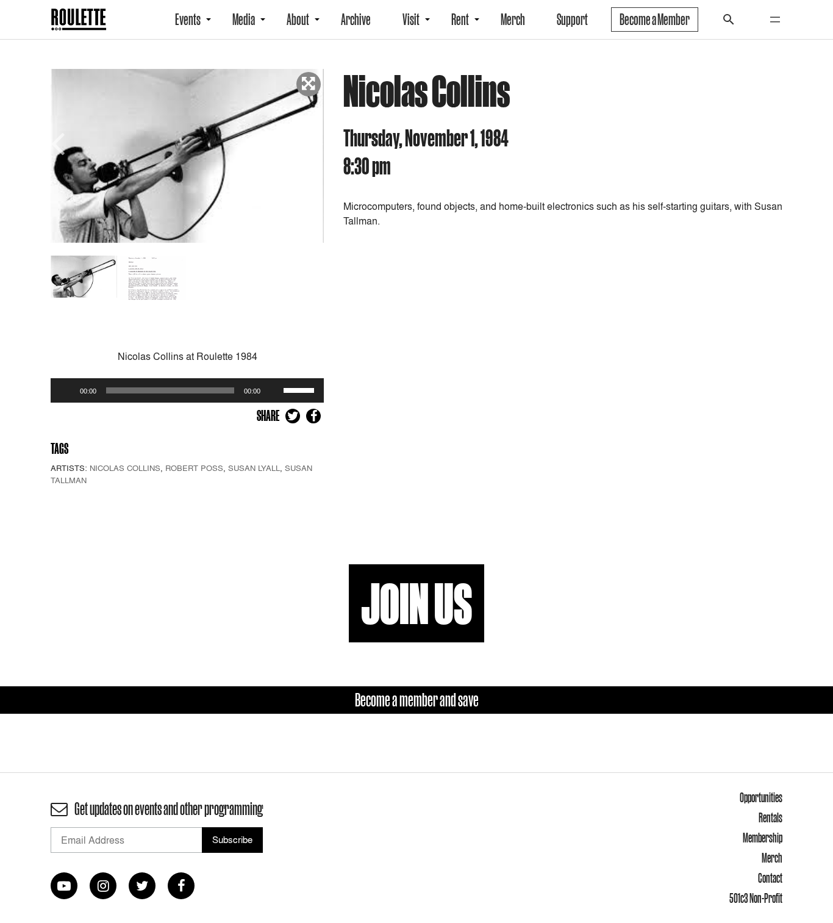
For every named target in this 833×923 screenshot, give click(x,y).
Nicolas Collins (125, 467)
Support (572, 19)
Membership (762, 838)
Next (315, 142)
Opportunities (761, 797)
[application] (187, 390)
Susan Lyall (254, 467)
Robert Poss (194, 467)
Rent (460, 19)
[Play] (66, 390)
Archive (356, 19)
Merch (513, 19)
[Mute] (274, 390)
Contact (770, 878)
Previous (60, 142)
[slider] (301, 389)
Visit (411, 19)
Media (243, 19)
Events (188, 19)
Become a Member (655, 19)
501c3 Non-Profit (755, 898)
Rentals (770, 817)
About (298, 19)
